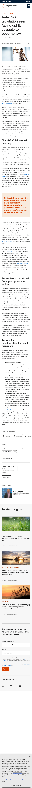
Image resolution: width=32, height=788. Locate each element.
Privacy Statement (23, 779)
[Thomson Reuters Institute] (9, 6)
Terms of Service (7, 665)
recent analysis (8, 410)
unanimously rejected (23, 264)
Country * (4, 649)
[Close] (30, 757)
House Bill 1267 (11, 251)
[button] (28, 6)
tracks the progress (7, 103)
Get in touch (6, 477)
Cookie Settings (17, 773)
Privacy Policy (27, 664)
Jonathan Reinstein (7, 241)
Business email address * (8, 641)
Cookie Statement (11, 779)
